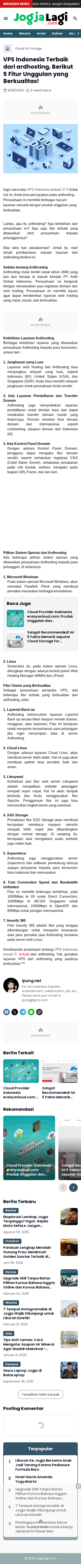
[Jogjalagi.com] (40, 18)
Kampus (11, 1364)
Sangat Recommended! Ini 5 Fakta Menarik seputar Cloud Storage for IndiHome (50, 637)
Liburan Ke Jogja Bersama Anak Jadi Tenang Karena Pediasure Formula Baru (43, 1465)
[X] (14, 1012)
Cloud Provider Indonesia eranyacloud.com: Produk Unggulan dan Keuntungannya (50, 616)
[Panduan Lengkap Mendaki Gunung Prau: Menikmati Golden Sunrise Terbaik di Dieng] (69, 1247)
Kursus (10, 1272)
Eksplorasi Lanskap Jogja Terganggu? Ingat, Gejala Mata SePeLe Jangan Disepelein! (25, 1221)
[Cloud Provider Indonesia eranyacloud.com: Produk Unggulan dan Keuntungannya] (15, 618)
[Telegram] (23, 1012)
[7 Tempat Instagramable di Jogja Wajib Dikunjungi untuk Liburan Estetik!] (69, 1308)
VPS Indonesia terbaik (44, 189)
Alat (8, 1333)
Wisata (24, 33)
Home (8, 33)
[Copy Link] (39, 1012)
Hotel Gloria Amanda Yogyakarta (33, 1479)
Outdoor (12, 1241)
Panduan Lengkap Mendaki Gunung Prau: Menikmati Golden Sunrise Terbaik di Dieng (27, 1252)
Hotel (41, 33)
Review (10, 1210)
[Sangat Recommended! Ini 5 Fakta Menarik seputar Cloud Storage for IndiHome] (15, 638)
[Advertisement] (40, 1524)
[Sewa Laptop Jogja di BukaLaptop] (69, 1370)
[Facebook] (6, 1012)
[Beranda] (7, 48)
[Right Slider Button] (76, 33)
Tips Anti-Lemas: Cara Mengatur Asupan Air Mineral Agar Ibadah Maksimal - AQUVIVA (28, 1344)
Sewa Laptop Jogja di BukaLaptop (22, 1373)
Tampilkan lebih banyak (40, 1394)
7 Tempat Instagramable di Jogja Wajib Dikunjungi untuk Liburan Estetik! (28, 1313)
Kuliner (57, 33)
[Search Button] (75, 18)
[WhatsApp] (31, 1012)
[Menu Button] (6, 18)
